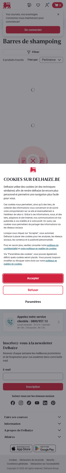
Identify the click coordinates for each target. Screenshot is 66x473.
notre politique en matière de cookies (38, 248)
